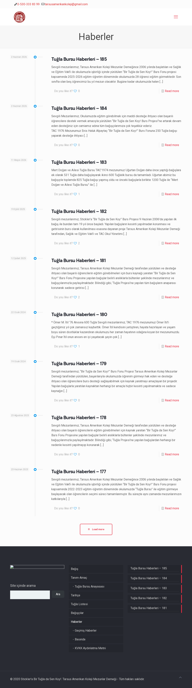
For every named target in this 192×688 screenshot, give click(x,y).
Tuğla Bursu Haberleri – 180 (79, 314)
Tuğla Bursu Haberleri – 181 (78, 260)
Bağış (74, 569)
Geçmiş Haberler (86, 630)
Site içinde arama (23, 586)
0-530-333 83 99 (28, 4)
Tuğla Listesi (79, 604)
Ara (58, 594)
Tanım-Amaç (79, 577)
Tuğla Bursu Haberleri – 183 (78, 162)
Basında (80, 639)
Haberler (76, 622)
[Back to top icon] (180, 677)
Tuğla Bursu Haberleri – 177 (78, 471)
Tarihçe (75, 595)
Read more (172, 91)
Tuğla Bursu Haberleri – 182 (78, 211)
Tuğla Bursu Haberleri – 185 (79, 59)
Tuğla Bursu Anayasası (89, 586)
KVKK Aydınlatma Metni (90, 648)
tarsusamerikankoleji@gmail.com (66, 4)
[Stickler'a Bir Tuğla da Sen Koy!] (19, 16)
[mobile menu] (176, 17)
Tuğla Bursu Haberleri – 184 (79, 108)
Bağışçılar (77, 613)
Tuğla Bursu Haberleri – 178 (78, 417)
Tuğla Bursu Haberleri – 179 (78, 363)
